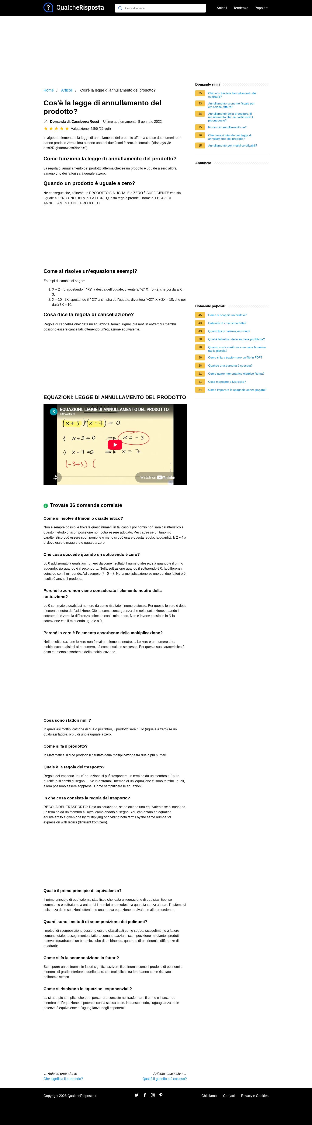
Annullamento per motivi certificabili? (232, 145)
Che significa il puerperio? (63, 1079)
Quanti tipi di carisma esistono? (229, 331)
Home (49, 90)
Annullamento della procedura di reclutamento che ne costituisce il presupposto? (230, 117)
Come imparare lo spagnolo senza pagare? (237, 389)
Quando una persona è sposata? (230, 365)
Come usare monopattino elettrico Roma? (236, 373)
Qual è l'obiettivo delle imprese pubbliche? (236, 339)
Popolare (261, 8)
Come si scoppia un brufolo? (227, 315)
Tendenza (240, 8)
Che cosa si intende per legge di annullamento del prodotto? (230, 137)
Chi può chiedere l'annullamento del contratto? (232, 95)
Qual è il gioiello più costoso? (164, 1079)
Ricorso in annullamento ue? (227, 127)
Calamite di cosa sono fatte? (227, 323)
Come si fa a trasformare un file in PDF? (235, 357)
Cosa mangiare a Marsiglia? (227, 381)
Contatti (229, 1096)
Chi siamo (209, 1096)
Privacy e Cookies (254, 1096)
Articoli (222, 8)
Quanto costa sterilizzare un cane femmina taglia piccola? (237, 349)
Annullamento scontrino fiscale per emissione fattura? (231, 105)
